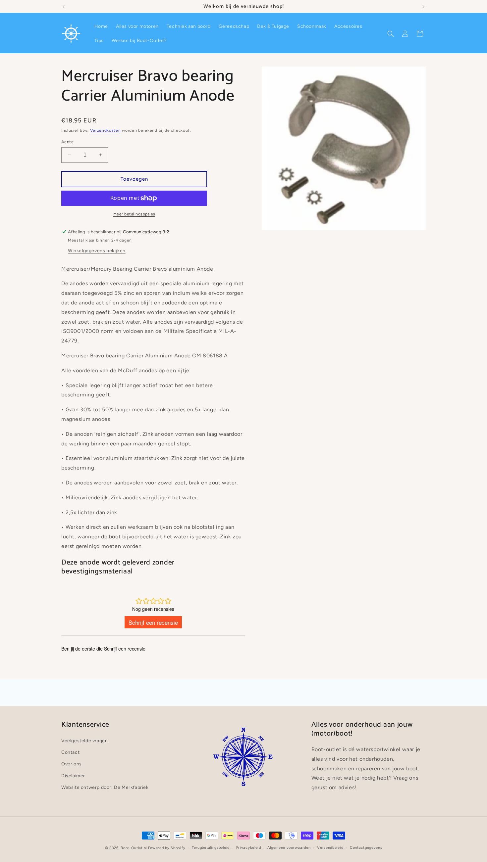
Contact (70, 752)
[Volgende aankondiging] (423, 6)
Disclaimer (73, 776)
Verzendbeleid (330, 847)
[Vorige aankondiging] (63, 6)
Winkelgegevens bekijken (97, 250)
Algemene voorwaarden (288, 847)
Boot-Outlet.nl (134, 848)
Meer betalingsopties (134, 214)
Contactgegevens (366, 847)
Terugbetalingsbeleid (211, 847)
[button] (390, 33)
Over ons (71, 764)
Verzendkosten (105, 130)
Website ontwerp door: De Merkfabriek (105, 787)
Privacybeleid (248, 847)
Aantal (68, 141)
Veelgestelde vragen (84, 741)
